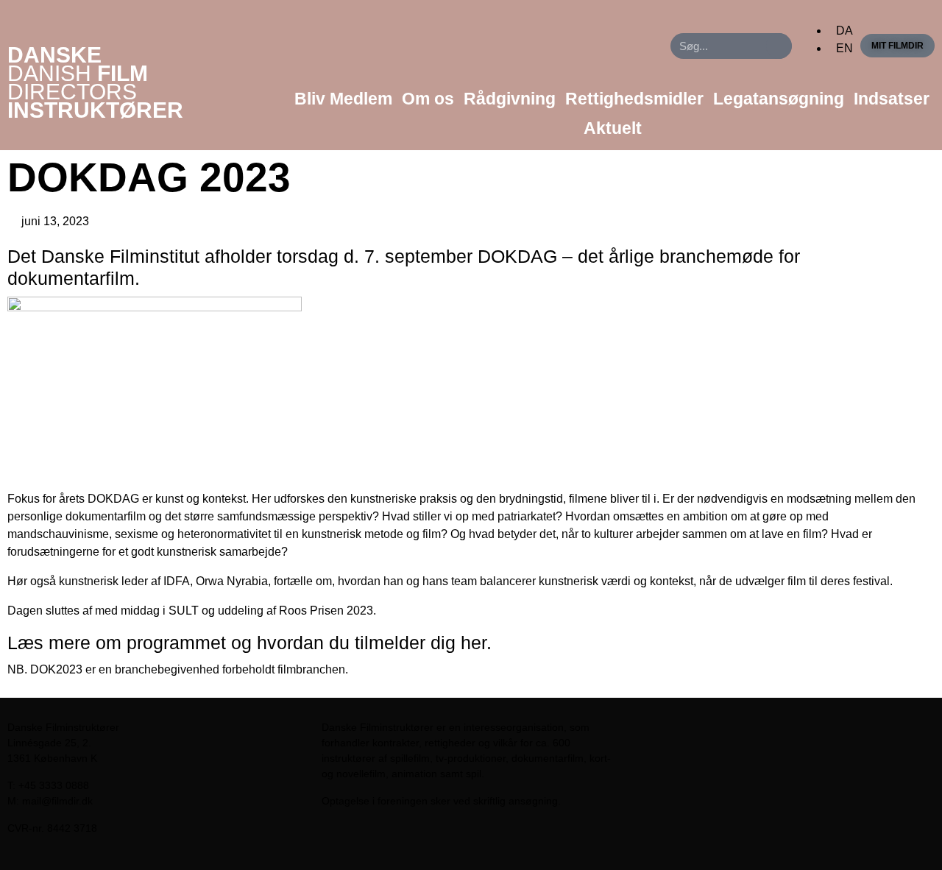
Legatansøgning (778, 98)
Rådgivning (510, 98)
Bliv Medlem (343, 98)
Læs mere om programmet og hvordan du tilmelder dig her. (249, 642)
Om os (428, 98)
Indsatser (891, 98)
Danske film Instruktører (95, 82)
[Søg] (779, 46)
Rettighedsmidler (634, 98)
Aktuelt (613, 128)
